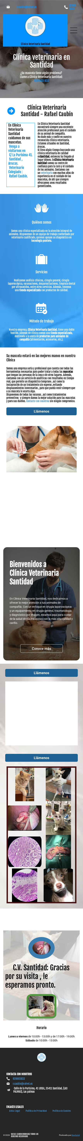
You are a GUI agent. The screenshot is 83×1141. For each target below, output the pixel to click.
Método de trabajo (41, 321)
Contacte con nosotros (37, 401)
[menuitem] (14, 1110)
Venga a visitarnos (14, 148)
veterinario (47, 173)
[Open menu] (73, 30)
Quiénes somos (41, 222)
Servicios (41, 272)
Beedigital (76, 1135)
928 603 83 (40, 81)
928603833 (72, 7)
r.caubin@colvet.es (27, 7)
